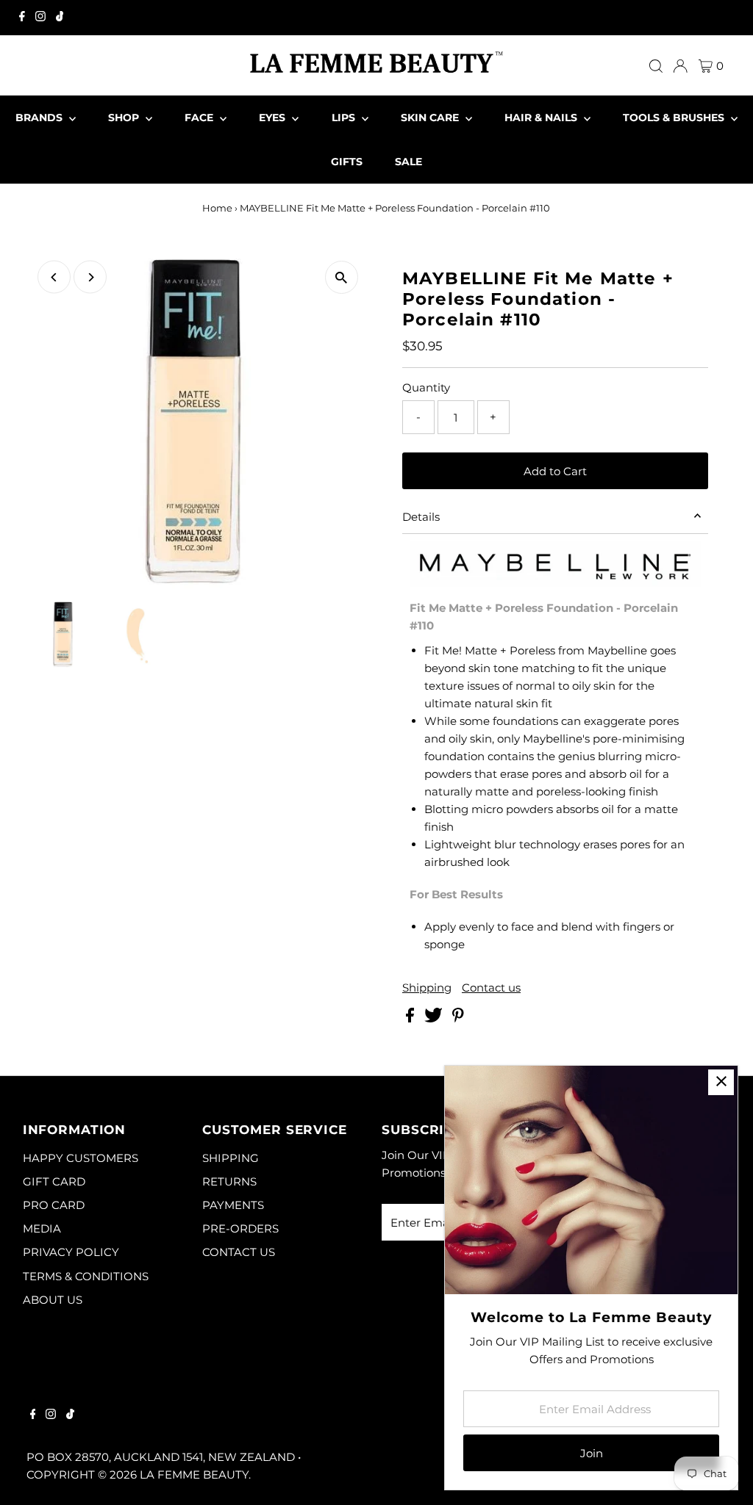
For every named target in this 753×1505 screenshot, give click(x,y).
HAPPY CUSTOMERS (80, 1158)
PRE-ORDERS (240, 1228)
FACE (200, 117)
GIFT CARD (54, 1181)
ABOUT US (52, 1300)
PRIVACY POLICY (71, 1252)
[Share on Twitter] (435, 1018)
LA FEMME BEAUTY (194, 1474)
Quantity (426, 387)
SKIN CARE (431, 117)
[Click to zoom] (341, 277)
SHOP (125, 117)
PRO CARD (54, 1205)
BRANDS (40, 117)
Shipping (427, 987)
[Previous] (54, 277)
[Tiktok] (60, 17)
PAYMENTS (233, 1205)
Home (217, 208)
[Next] (90, 277)
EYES (273, 117)
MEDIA (42, 1228)
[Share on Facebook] (411, 1018)
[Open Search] (656, 66)
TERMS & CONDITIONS (86, 1276)
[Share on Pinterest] (458, 1018)
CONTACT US (238, 1252)
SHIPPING (230, 1158)
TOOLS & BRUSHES (675, 117)
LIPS (345, 117)
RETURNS (229, 1181)
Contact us (491, 987)
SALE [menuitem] (408, 161)
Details (421, 517)
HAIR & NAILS (542, 117)
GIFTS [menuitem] (347, 161)
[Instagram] (40, 17)
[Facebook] (22, 17)
